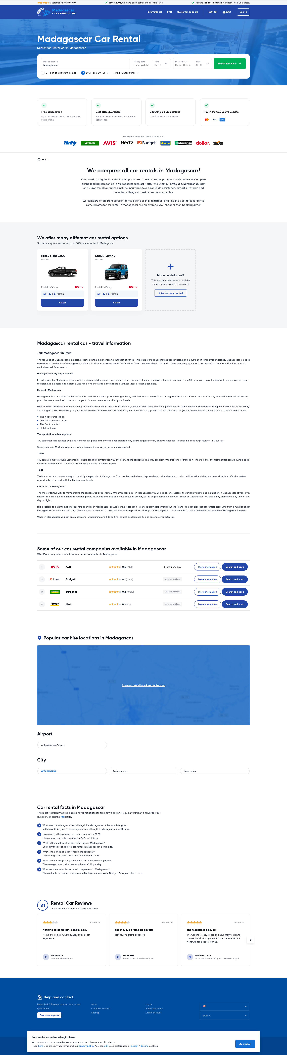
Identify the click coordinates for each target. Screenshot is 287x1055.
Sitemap (95, 1012)
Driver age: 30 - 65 (95, 72)
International (154, 12)
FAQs (94, 1004)
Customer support (187, 12)
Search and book (235, 567)
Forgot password (154, 1008)
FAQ (169, 12)
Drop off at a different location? (61, 72)
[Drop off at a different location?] (43, 73)
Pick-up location (50, 61)
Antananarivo (48, 771)
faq (63, 816)
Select (62, 302)
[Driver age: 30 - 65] (83, 73)
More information (207, 567)
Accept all (245, 1044)
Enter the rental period (170, 293)
